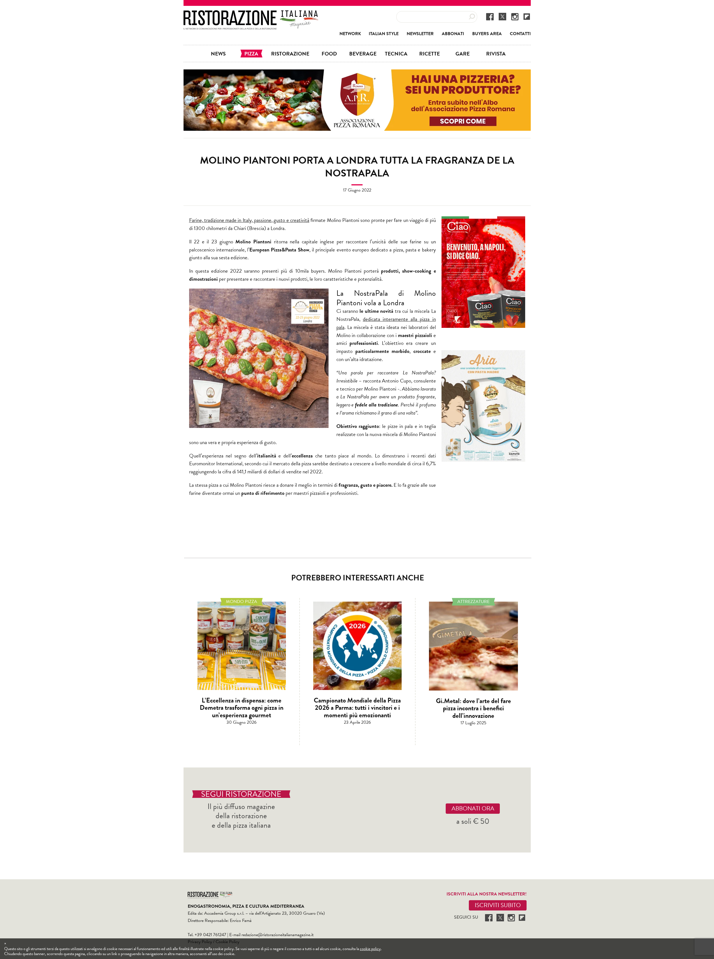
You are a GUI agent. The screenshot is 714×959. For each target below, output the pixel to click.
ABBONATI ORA (473, 808)
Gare (462, 53)
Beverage (363, 53)
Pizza (251, 53)
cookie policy (370, 949)
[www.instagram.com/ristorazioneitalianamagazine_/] (514, 16)
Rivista (496, 53)
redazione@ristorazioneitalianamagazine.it (277, 934)
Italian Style (384, 34)
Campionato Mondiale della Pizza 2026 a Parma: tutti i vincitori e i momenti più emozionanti (357, 707)
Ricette (429, 53)
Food (329, 53)
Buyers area (487, 34)
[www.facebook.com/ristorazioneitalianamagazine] (490, 16)
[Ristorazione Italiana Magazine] (251, 14)
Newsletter (420, 34)
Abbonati (453, 34)
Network (350, 34)
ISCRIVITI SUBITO (498, 905)
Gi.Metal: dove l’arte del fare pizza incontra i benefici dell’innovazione (473, 708)
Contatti (520, 34)
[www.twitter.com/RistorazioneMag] (502, 16)
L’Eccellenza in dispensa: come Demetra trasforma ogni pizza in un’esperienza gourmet (241, 707)
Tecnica (396, 53)
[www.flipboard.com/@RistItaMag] (527, 16)
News (218, 53)
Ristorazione (290, 53)
